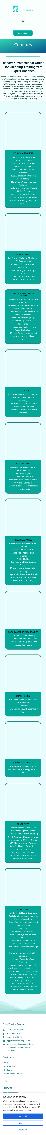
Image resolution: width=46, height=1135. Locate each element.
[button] (23, 21)
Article (6, 1063)
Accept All (23, 1116)
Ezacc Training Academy (14, 1024)
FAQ (5, 1081)
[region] (23, 1114)
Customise (23, 1123)
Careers (7, 1077)
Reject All (23, 1129)
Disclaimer (8, 1070)
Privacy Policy (9, 1066)
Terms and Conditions (13, 1073)
